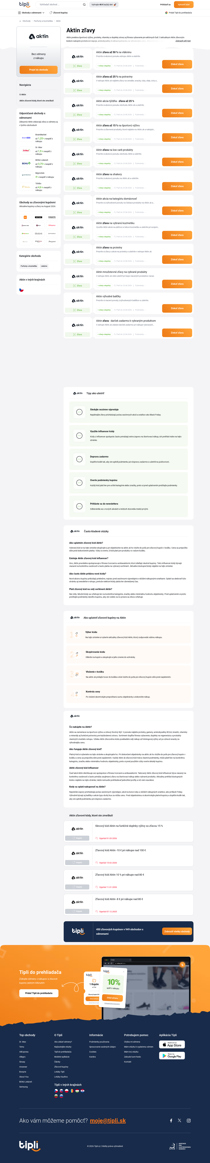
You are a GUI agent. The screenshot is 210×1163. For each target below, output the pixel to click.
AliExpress (23, 1052)
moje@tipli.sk (108, 1120)
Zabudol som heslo (132, 1057)
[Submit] (84, 5)
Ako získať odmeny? (63, 1042)
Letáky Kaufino (61, 1077)
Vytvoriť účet (184, 4)
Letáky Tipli (59, 1072)
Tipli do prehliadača (62, 1052)
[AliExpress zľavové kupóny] (52, 225)
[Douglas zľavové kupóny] (38, 233)
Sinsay (22, 1062)
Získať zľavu (177, 64)
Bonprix (22, 1072)
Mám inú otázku (131, 1052)
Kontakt (127, 1062)
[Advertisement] (129, 361)
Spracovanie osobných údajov (102, 1047)
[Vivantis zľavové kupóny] (52, 217)
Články (57, 1062)
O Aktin (22, 94)
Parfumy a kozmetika (43, 21)
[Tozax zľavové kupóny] (38, 225)
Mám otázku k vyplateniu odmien (138, 1047)
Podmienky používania (99, 1042)
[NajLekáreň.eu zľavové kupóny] (25, 233)
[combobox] (62, 5)
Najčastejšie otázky (62, 1047)
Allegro (22, 1057)
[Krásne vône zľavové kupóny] (25, 225)
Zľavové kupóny (61, 1067)
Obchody (27, 21)
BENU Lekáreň (25, 1082)
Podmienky (139, 66)
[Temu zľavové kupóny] (25, 217)
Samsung (23, 1087)
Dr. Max (22, 1042)
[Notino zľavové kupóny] (38, 217)
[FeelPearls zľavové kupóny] (25, 241)
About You (24, 1077)
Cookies (92, 1052)
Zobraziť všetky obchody (177, 931)
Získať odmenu (112, 998)
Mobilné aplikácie (61, 1057)
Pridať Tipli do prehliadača (38, 993)
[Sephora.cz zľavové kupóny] (52, 233)
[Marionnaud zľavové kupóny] (52, 241)
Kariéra (92, 1057)
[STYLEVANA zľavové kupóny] (38, 241)
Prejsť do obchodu (38, 69)
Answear (23, 1067)
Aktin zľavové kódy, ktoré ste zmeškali (36, 101)
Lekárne (44, 266)
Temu (21, 1047)
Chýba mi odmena (132, 1042)
